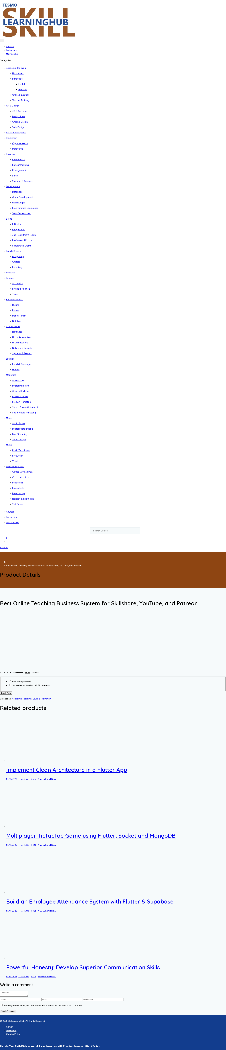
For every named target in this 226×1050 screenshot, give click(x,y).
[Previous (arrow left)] (5, 525)
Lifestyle (10, 358)
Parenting (17, 267)
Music (9, 445)
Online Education (20, 95)
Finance (10, 278)
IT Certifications (20, 342)
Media (9, 418)
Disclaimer (11, 1030)
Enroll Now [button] (50, 779)
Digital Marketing (21, 385)
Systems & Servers (22, 353)
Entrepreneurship (21, 165)
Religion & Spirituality (23, 498)
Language (17, 78)
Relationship (18, 493)
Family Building (14, 251)
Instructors (11, 50)
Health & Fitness (14, 299)
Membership (12, 53)
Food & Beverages (22, 364)
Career (9, 1026)
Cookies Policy (13, 1034)
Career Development (22, 472)
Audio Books (18, 423)
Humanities (18, 73)
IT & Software (13, 326)
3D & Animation (20, 111)
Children (16, 261)
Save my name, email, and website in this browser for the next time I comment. (43, 1005)
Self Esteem (18, 504)
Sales (15, 175)
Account (4, 547)
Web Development (21, 213)
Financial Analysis (21, 288)
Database (17, 191)
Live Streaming (19, 434)
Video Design (19, 439)
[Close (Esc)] (222, 3)
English (22, 84)
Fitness (15, 310)
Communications (20, 477)
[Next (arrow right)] (220, 525)
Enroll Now (6, 693)
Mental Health (19, 315)
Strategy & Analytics (22, 181)
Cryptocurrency (20, 143)
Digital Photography (22, 428)
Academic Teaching (16, 68)
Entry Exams (18, 229)
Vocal (15, 461)
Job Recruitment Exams (24, 235)
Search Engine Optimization (26, 407)
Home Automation (21, 337)
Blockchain (11, 138)
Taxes (15, 294)
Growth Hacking (20, 391)
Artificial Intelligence (16, 132)
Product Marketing (21, 402)
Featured (10, 272)
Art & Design (12, 105)
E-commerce (18, 159)
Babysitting (18, 256)
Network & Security (22, 348)
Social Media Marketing (24, 412)
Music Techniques (21, 450)
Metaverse (17, 148)
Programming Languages (25, 208)
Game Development (22, 197)
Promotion (46, 698)
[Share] (215, 3)
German (22, 89)
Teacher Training (20, 100)
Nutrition (16, 321)
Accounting (18, 283)
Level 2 (36, 698)
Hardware (17, 332)
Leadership (18, 482)
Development (13, 186)
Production (17, 455)
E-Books (16, 224)
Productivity (18, 488)
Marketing (11, 375)
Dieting (15, 305)
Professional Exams (22, 240)
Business (10, 154)
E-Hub (9, 218)
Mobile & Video (20, 396)
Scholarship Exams (21, 245)
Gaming (16, 369)
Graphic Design (20, 121)
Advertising (18, 380)
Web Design (18, 127)
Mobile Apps (18, 202)
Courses (10, 46)
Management (19, 170)
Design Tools (18, 116)
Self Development (15, 466)
